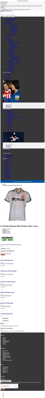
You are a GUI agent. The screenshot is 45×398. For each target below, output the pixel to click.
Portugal (19, 5)
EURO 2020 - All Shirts (12, 23)
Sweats (9, 127)
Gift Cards (7, 154)
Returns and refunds (6, 355)
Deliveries (5, 354)
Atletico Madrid (13, 53)
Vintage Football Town (9, 165)
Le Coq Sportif (8, 168)
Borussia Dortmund (8, 174)
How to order (5, 350)
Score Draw (7, 162)
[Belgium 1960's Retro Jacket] (6, 284)
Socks (6, 152)
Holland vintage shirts (14, 28)
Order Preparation (6, 353)
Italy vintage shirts (13, 29)
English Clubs (10, 40)
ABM (6, 173)
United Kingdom (35, 5)
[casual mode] (13, 141)
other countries (27, 9)
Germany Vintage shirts (14, 27)
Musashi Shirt (8, 147)
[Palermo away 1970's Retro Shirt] (7, 263)
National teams (8, 22)
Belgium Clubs (10, 69)
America (9, 33)
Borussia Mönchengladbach (15, 62)
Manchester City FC (13, 45)
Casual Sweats (10, 119)
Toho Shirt (8, 145)
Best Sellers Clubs (11, 20)
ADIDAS (7, 177)
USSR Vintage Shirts (14, 31)
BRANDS (5, 158)
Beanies (6, 150)
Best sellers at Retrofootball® (10, 18)
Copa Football (5, 367)
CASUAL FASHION (7, 109)
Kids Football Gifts (8, 157)
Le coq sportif (10, 115)
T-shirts (9, 122)
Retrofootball (10, 114)
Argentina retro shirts (14, 34)
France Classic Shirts (14, 26)
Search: (1, 11)
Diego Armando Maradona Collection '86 (15, 117)
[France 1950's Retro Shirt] (5, 253)
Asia (8, 36)
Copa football (10, 111)
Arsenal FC (12, 41)
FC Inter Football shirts (14, 58)
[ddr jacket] (11, 101)
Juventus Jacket (9, 104)
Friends (4, 342)
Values (4, 338)
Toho (11, 124)
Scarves (6, 151)
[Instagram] (1, 390)
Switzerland (28, 5)
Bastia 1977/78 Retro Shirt (6, 303)
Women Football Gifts (9, 156)
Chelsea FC (12, 43)
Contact (4, 343)
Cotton (6, 172)
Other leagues (10, 70)
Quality (4, 339)
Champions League (11, 71)
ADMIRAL (7, 169)
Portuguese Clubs (11, 64)
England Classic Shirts (14, 25)
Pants (8, 128)
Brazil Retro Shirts (13, 35)
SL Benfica (12, 66)
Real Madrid (12, 50)
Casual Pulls (10, 120)
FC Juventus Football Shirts (15, 59)
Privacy (4, 359)
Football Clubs (8, 39)
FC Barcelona (12, 51)
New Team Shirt (9, 144)
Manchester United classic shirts (16, 47)
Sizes (4, 351)
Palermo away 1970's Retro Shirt (8, 271)
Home (4, 184)
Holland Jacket (9, 107)
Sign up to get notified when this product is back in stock (10, 244)
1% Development (6, 340)
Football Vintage (8, 171)
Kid (8, 129)
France (7, 5)
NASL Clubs (10, 68)
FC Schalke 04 (8, 175)
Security (4, 358)
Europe (9, 24)
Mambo (11, 126)
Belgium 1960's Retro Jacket (7, 292)
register (23, 331)
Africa (9, 37)
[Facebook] (0, 390)
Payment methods (6, 352)
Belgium (3, 5)
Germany (12, 5)
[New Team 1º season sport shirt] (6, 274)
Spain (23, 5)
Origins (4, 337)
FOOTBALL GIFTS (7, 153)
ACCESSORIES (6, 149)
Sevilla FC (12, 52)
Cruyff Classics (10, 112)
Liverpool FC (12, 44)
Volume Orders (5, 341)
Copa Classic (7, 160)
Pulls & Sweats (8, 118)
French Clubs (10, 60)
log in (19, 331)
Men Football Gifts (8, 155)
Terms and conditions (7, 357)
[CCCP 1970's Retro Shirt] (5, 306)
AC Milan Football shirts (14, 56)
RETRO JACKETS (6, 72)
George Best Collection (12, 116)
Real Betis (12, 54)
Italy (16, 5)
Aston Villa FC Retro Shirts (15, 42)
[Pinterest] (2, 390)
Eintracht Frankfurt (13, 63)
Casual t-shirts (7, 110)
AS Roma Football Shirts (14, 57)
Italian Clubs (10, 55)
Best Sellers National (11, 19)
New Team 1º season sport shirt (7, 281)
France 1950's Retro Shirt (6, 260)
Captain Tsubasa (8, 121)
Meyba (6, 164)
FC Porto (11, 65)
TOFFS (6, 167)
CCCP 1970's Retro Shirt (6, 313)
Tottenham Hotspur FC (14, 46)
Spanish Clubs (10, 48)
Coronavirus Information (7, 360)
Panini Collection (11, 113)
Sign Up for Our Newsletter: (5, 379)
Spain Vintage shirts (13, 30)
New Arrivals (10, 21)
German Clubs (10, 61)
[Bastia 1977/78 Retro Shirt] (5, 295)
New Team (12, 123)
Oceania (9, 38)
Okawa (6, 163)
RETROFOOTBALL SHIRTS (8, 17)
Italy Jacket (8, 106)
